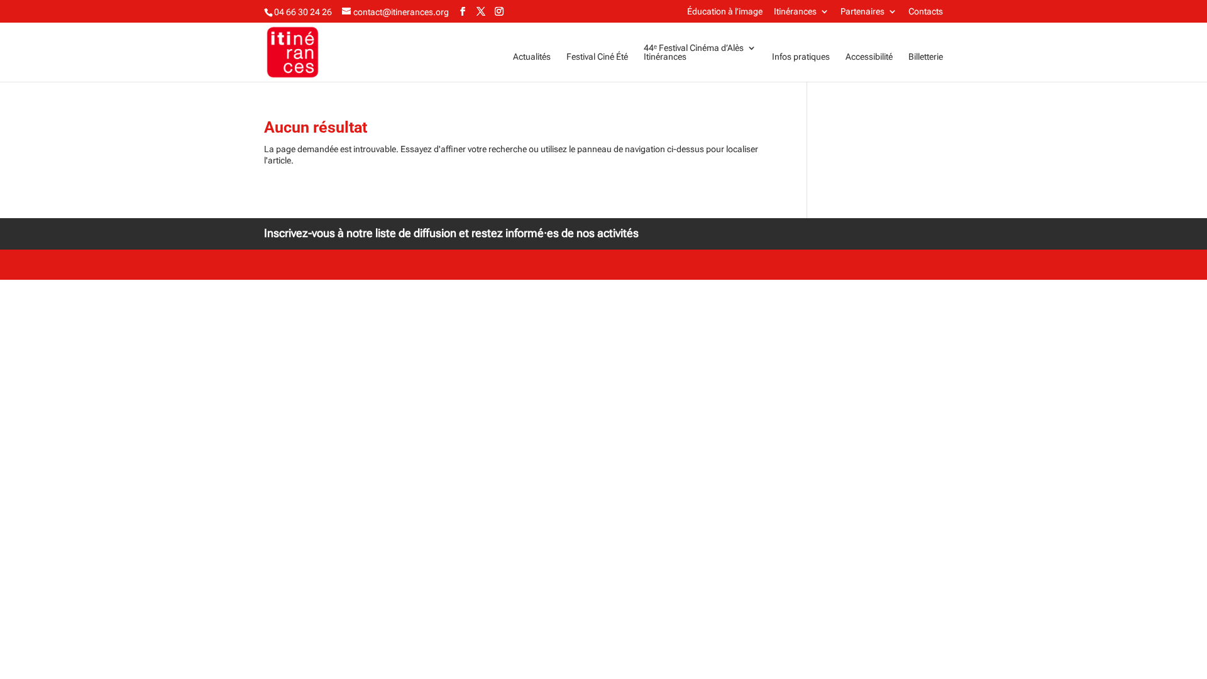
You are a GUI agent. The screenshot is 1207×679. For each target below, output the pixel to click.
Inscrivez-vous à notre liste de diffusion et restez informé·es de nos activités (451, 233)
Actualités (532, 57)
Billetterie (925, 57)
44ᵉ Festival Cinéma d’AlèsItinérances (694, 52)
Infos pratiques (801, 57)
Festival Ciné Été (597, 57)
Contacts (925, 11)
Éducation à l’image (725, 11)
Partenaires (862, 11)
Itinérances (795, 11)
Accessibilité (869, 57)
